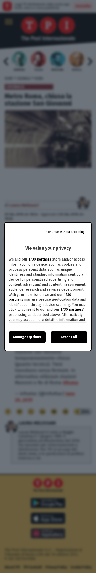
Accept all (69, 337)
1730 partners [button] (39, 259)
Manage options (27, 337)
